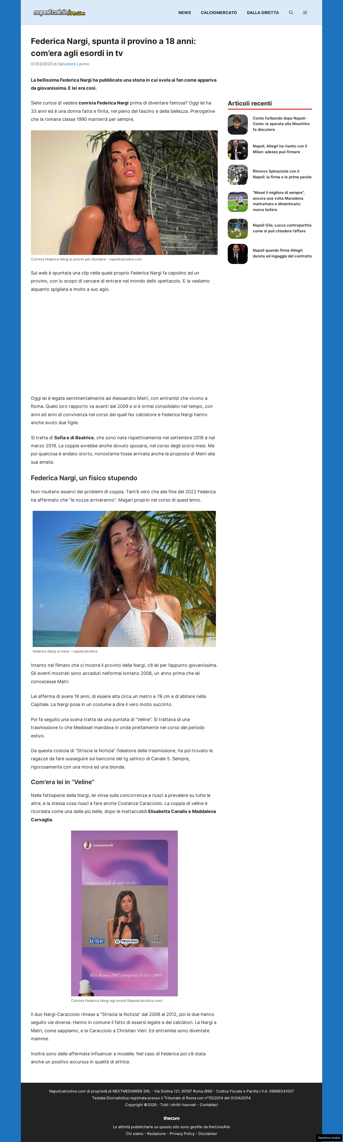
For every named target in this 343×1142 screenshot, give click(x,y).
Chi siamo (134, 1133)
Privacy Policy (182, 1133)
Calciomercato (219, 12)
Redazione (156, 1133)
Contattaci (209, 1104)
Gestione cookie (329, 1137)
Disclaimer (207, 1133)
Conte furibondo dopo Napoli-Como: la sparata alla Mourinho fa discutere (281, 124)
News (185, 12)
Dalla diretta (263, 12)
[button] (291, 12)
